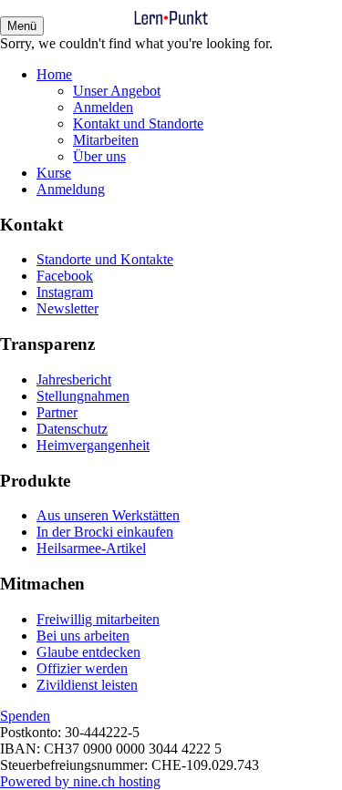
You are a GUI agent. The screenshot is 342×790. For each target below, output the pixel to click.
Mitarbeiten (106, 140)
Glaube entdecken (88, 652)
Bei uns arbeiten (83, 635)
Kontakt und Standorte (138, 123)
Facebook (64, 275)
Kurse (53, 172)
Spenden (25, 715)
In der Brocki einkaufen (104, 531)
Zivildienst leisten (87, 685)
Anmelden (103, 107)
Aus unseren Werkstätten (108, 515)
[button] (22, 26)
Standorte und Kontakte (104, 259)
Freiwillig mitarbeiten (98, 619)
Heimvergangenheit (93, 445)
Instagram (64, 292)
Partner (57, 412)
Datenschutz (72, 428)
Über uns (99, 156)
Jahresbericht (73, 379)
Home (54, 74)
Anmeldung (70, 189)
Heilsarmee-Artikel (91, 548)
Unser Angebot (117, 90)
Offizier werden (82, 668)
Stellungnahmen (83, 396)
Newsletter (67, 308)
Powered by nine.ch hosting (80, 781)
